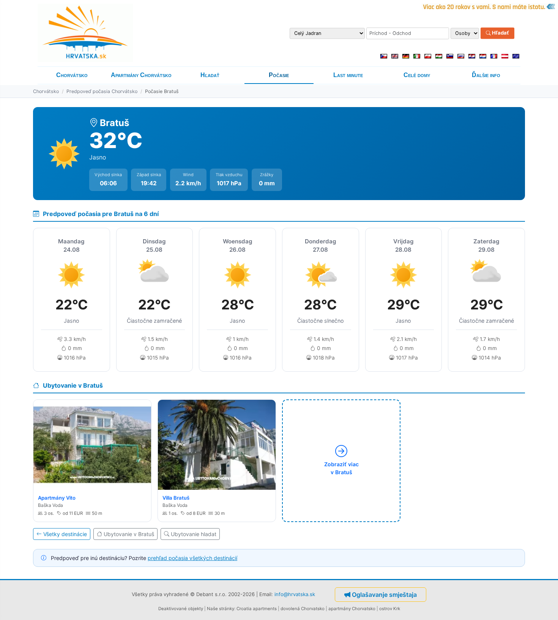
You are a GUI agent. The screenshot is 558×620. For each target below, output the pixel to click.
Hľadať (500, 33)
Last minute (348, 75)
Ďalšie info (486, 75)
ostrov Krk (389, 608)
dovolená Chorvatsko (303, 608)
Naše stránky (220, 608)
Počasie (279, 75)
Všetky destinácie (65, 534)
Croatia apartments (256, 608)
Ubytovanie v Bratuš (129, 534)
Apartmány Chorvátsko (141, 75)
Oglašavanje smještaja (384, 594)
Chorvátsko (72, 75)
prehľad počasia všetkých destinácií (192, 558)
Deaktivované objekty (180, 608)
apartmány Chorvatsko (351, 608)
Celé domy (417, 75)
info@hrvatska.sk (294, 594)
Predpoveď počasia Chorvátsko (101, 91)
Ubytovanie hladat (193, 534)
